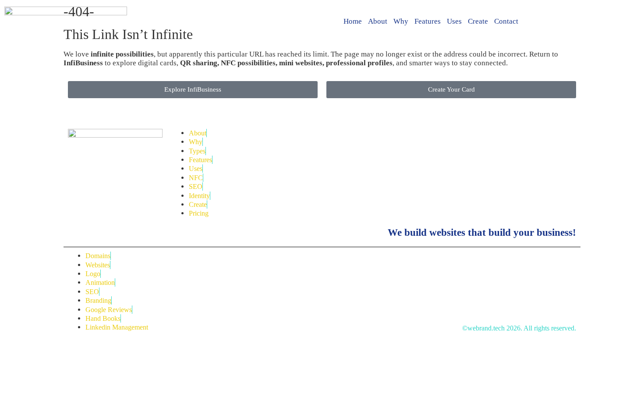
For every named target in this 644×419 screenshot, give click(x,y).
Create (478, 21)
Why (400, 21)
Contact (506, 21)
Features (427, 21)
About (377, 21)
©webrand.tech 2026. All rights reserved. (519, 328)
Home (352, 21)
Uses (454, 21)
